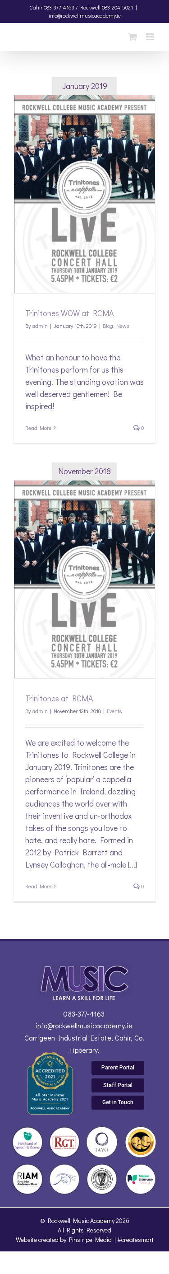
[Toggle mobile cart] (132, 37)
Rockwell (90, 7)
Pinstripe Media (90, 1239)
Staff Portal (117, 1085)
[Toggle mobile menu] (150, 37)
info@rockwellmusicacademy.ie (85, 15)
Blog (108, 325)
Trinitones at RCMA (59, 698)
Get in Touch (117, 1102)
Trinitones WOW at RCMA (69, 313)
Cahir (35, 7)
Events (114, 710)
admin (40, 325)
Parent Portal (117, 1067)
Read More (38, 427)
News (122, 325)
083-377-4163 (84, 1013)
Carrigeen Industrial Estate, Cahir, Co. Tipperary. (84, 1044)
